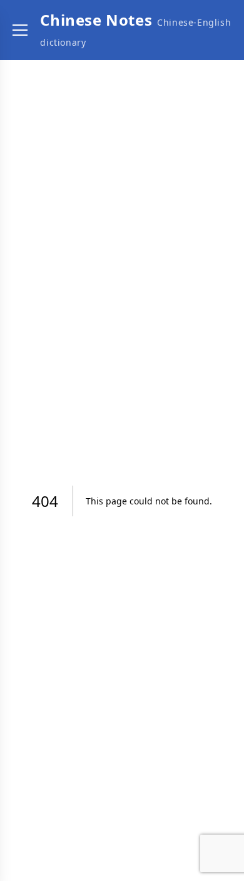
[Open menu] (20, 30)
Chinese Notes (96, 19)
